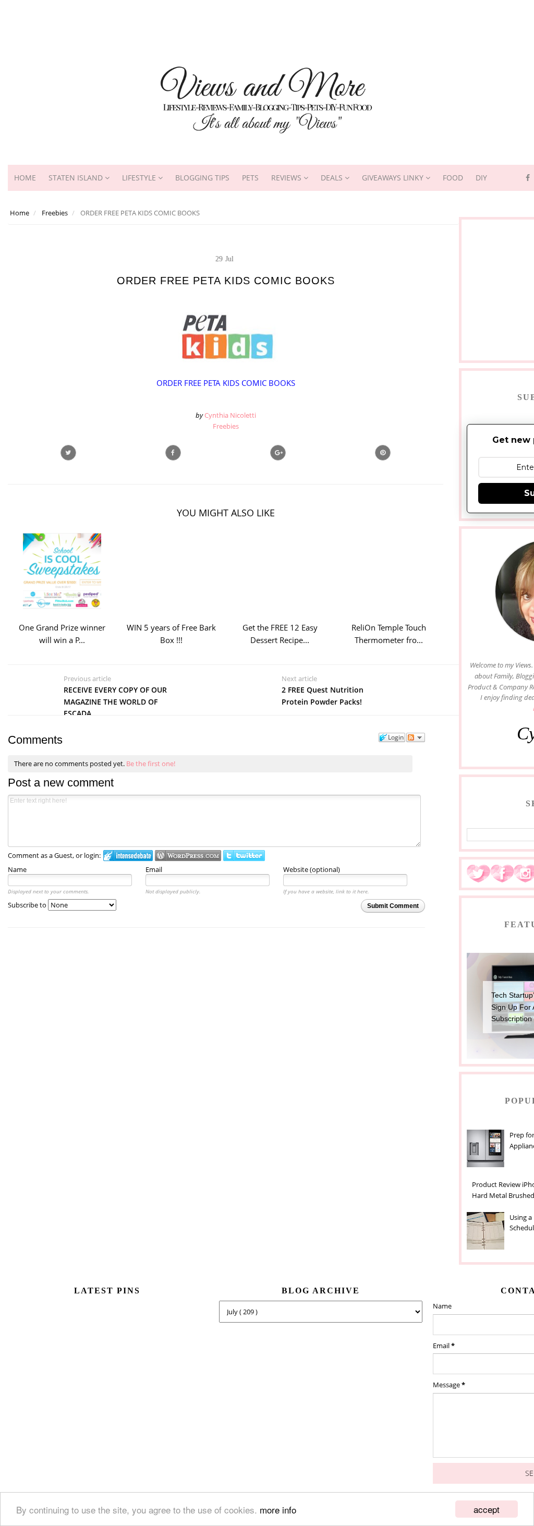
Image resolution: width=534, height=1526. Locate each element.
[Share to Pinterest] (383, 453)
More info (278, 1509)
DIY (481, 178)
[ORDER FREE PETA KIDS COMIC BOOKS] (278, 453)
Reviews (287, 178)
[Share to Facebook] (173, 453)
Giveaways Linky (394, 178)
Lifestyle (140, 178)
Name (17, 869)
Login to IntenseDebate (128, 855)
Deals (333, 178)
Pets (250, 178)
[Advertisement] (267, 23)
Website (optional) (311, 869)
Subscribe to (28, 905)
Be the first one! (150, 763)
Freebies (226, 426)
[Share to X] (68, 453)
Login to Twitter (244, 855)
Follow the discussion (415, 737)
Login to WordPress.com (188, 855)
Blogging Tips (202, 178)
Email (153, 869)
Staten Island (76, 178)
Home (25, 178)
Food (453, 178)
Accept (487, 1509)
